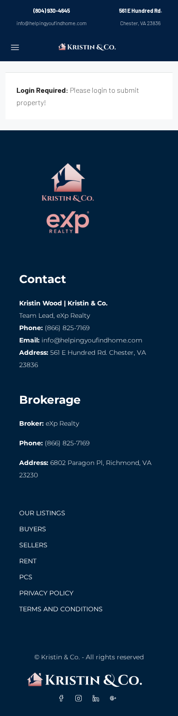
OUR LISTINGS (42, 513)
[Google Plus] (115, 699)
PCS (25, 577)
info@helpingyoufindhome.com (51, 23)
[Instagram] (80, 699)
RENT (28, 561)
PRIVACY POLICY (46, 593)
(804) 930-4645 (51, 10)
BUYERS (32, 529)
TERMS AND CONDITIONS (61, 609)
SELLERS (33, 545)
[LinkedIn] (98, 699)
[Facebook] (63, 699)
